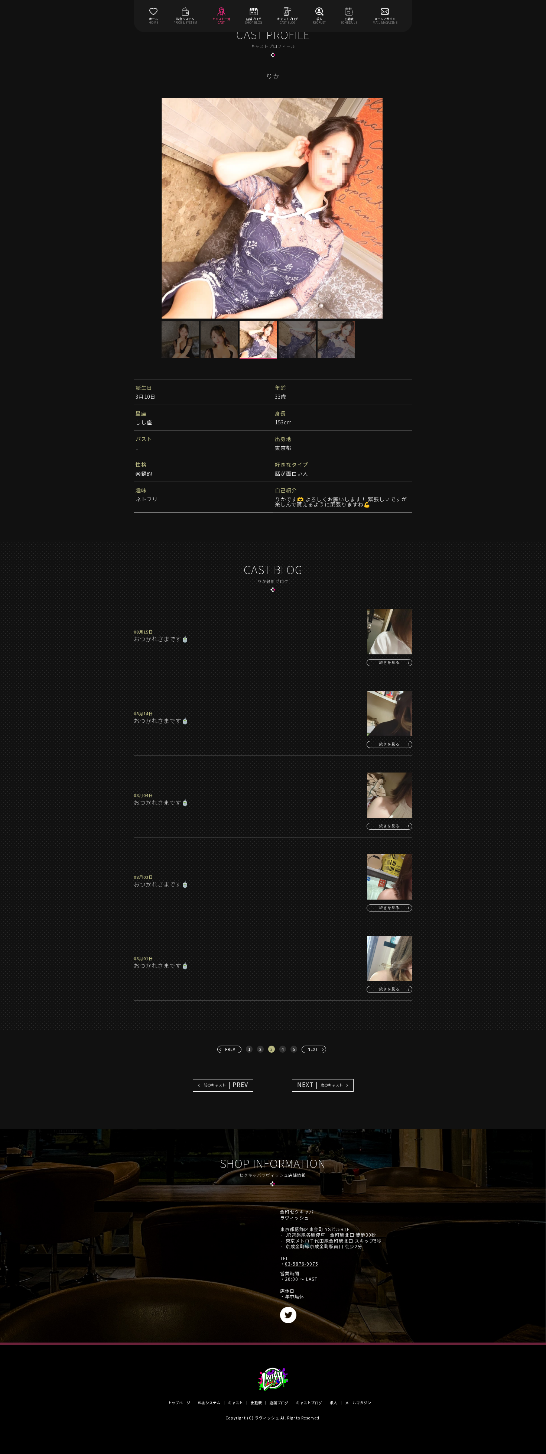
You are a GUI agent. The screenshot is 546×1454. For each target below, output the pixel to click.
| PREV (226, 1084)
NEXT (313, 1049)
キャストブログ (309, 1403)
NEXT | (320, 1084)
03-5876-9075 (301, 1264)
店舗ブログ (279, 1403)
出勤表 (256, 1403)
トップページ (179, 1403)
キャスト (235, 1403)
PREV (230, 1049)
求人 (333, 1403)
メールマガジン (358, 1403)
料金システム (209, 1403)
